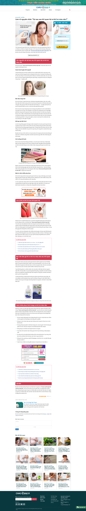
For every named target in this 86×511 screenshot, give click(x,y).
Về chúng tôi (57, 9)
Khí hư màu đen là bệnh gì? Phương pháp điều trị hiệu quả (30, 248)
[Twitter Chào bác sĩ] (21, 504)
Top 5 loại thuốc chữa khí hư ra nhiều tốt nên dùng (28, 373)
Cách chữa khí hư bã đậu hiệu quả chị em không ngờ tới (29, 375)
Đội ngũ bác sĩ (53, 497)
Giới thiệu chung (54, 496)
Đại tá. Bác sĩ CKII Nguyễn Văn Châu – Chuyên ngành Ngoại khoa (65, 497)
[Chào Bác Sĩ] (43, 2)
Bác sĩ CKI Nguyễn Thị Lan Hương (65, 500)
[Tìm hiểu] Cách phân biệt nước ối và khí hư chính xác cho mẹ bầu (31, 246)
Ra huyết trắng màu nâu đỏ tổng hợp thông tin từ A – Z (29, 244)
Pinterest (44, 413)
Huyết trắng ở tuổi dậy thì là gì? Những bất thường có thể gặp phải (31, 371)
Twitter (48, 413)
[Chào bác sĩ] (43, 7)
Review (50, 9)
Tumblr (16, 415)
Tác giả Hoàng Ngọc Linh (65, 504)
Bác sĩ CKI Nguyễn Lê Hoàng (64, 503)
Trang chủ (28, 9)
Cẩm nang (42, 501)
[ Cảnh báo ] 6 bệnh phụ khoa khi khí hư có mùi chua (28, 369)
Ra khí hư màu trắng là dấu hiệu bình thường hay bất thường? (30, 378)
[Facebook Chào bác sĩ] (16, 504)
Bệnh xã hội (43, 9)
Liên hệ (52, 502)
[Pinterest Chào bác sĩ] (19, 504)
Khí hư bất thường (19, 17)
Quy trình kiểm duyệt (54, 500)
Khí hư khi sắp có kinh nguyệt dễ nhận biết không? (28, 251)
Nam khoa (35, 9)
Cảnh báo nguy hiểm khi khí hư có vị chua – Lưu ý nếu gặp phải (30, 242)
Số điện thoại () (62, 40)
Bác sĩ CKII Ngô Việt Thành (30, 402)
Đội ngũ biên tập (54, 499)
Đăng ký (34, 499)
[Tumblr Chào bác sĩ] (24, 504)
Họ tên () (62, 36)
